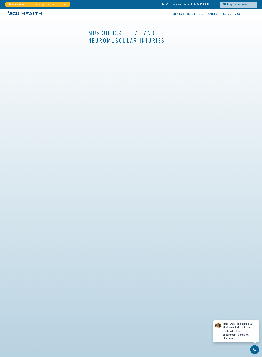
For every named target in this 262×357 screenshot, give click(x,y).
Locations (212, 13)
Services (177, 13)
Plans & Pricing (195, 13)
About (238, 13)
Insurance (227, 13)
